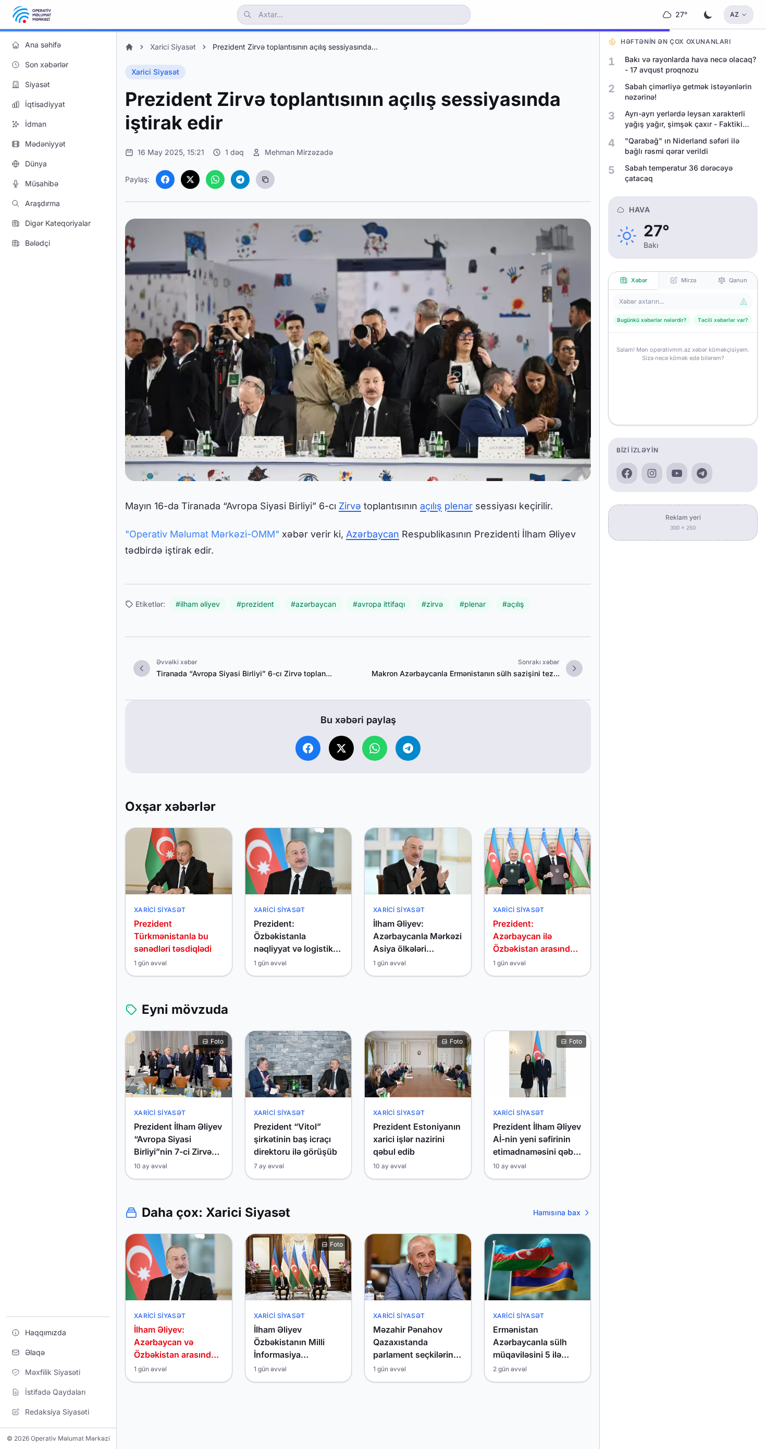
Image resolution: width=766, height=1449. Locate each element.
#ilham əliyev (198, 604)
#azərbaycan (313, 604)
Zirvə (350, 505)
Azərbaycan (372, 534)
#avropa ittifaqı (379, 604)
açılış (431, 505)
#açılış (513, 604)
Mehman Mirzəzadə (299, 152)
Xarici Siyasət (173, 46)
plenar (458, 505)
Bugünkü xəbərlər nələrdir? (651, 320)
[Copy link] (265, 179)
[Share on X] (190, 179)
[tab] (633, 280)
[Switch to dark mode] (708, 14)
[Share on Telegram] (240, 179)
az (734, 14)
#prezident (255, 604)
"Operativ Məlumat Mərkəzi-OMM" (202, 534)
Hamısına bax (556, 1212)
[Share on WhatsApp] (215, 179)
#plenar (473, 604)
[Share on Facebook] (165, 179)
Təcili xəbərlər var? (723, 320)
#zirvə (432, 604)
